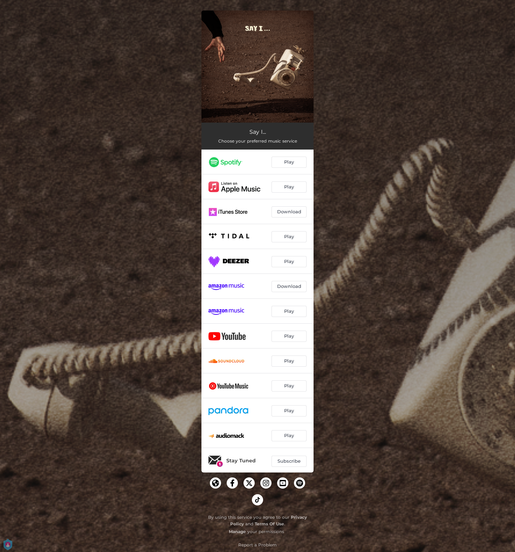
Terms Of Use (269, 523)
